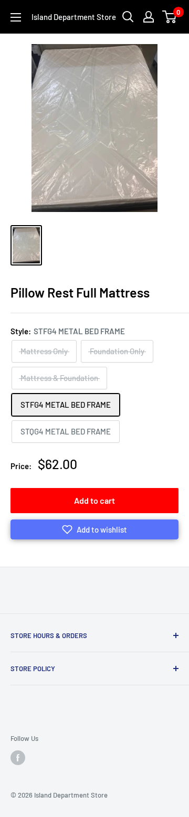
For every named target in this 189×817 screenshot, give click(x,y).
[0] (169, 16)
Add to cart (94, 500)
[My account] (148, 17)
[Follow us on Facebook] (17, 757)
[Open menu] (15, 17)
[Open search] (128, 17)
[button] (94, 529)
